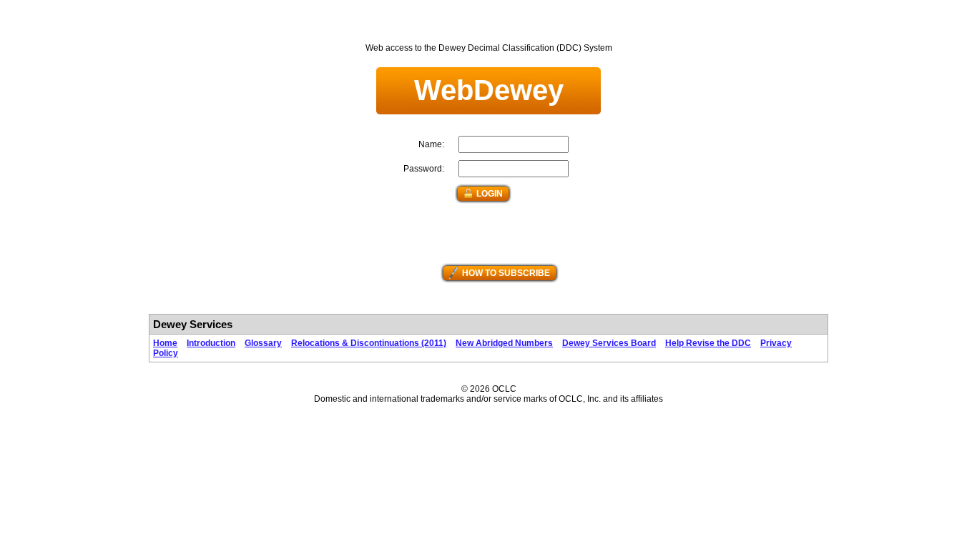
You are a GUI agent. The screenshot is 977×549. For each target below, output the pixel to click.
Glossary (263, 343)
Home (165, 343)
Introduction (211, 343)
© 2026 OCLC (488, 389)
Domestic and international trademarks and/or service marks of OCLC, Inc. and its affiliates (488, 399)
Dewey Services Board (609, 343)
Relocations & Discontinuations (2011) (368, 343)
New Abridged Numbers (504, 343)
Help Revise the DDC (708, 343)
